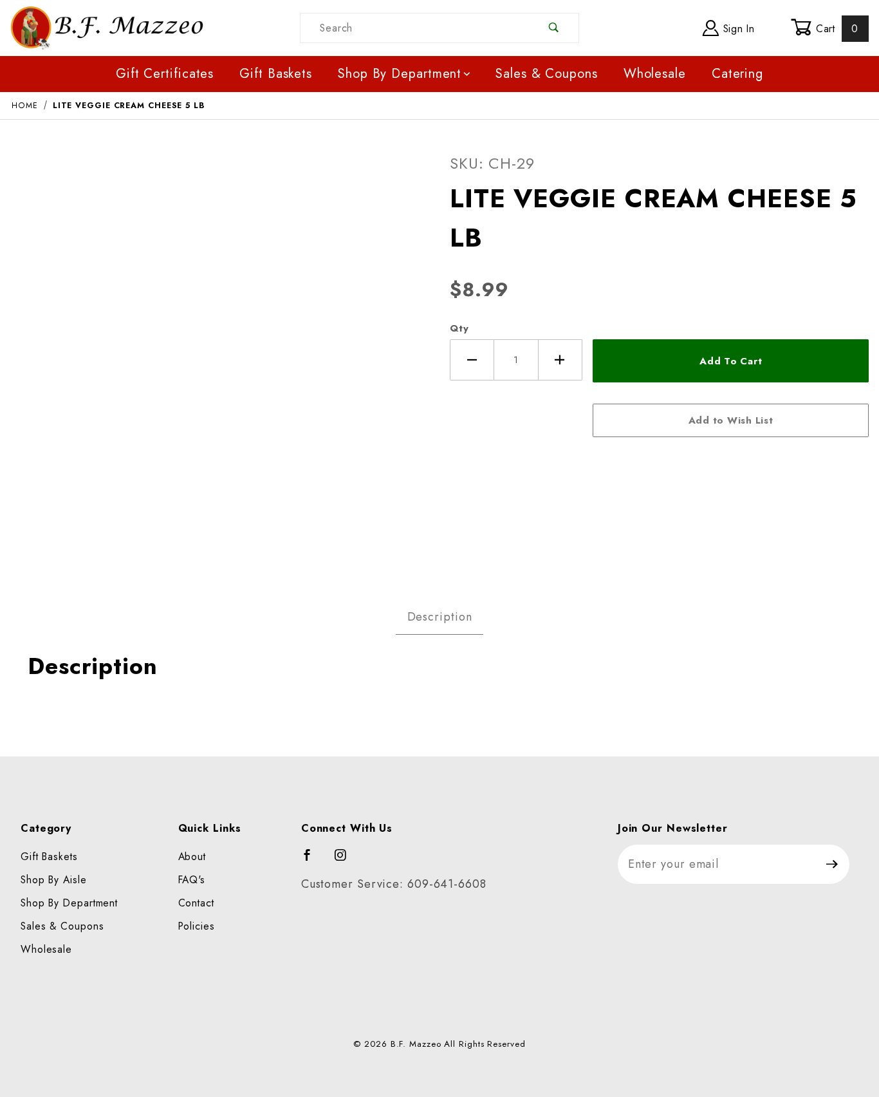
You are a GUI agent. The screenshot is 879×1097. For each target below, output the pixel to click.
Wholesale (655, 73)
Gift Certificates (165, 73)
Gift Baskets (275, 73)
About (192, 856)
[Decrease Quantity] (472, 359)
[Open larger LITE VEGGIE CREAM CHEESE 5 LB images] (220, 355)
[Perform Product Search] (553, 28)
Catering (737, 73)
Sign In (737, 28)
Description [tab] (439, 616)
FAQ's (192, 879)
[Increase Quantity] (561, 359)
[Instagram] (346, 860)
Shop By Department (399, 73)
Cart (835, 28)
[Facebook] (313, 860)
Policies (196, 926)
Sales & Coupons (546, 73)
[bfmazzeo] (106, 26)
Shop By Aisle (54, 879)
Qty (459, 328)
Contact (196, 902)
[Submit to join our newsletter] (832, 864)
